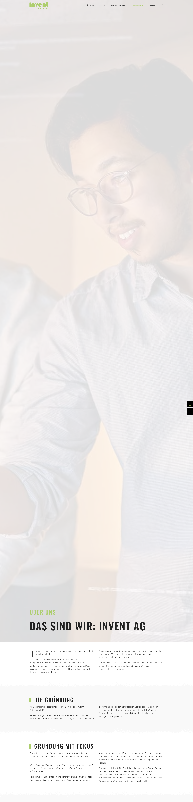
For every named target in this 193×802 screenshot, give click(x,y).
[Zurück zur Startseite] (40, 5)
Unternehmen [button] (137, 5)
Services (102, 5)
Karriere (151, 5)
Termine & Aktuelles (119, 5)
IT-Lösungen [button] (89, 5)
